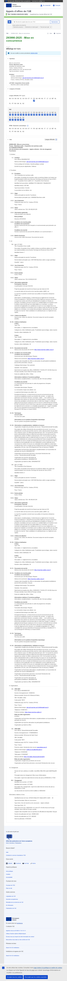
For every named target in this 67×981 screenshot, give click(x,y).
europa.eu (20, 923)
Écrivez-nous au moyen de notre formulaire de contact (20, 936)
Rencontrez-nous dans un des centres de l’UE (18, 939)
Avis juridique (9, 871)
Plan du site (9, 888)
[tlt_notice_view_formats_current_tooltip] (56, 139)
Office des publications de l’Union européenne (19, 841)
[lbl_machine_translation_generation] (27, 125)
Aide (7, 852)
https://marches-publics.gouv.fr (36, 358)
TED (7, 33)
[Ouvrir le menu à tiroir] (8, 48)
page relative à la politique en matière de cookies (48, 967)
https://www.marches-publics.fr (33, 712)
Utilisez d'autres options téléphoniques (16, 933)
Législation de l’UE (11, 896)
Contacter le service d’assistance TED (16, 855)
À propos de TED (10, 885)
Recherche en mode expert (31, 27)
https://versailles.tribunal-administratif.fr (34, 756)
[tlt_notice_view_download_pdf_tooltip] (10, 115)
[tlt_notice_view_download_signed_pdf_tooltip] (34, 101)
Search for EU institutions (12, 947)
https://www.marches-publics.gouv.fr (44, 349)
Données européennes (12, 899)
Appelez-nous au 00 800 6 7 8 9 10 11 (16, 930)
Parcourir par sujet (44, 27)
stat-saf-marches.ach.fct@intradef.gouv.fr (33, 77)
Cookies (8, 874)
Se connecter (46, 5)
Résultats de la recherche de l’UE (14, 902)
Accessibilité (9, 877)
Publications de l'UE (11, 908)
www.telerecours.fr (42, 747)
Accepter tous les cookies (14, 977)
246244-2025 (34, 53)
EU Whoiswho (9, 905)
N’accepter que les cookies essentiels (36, 977)
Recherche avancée (18, 27)
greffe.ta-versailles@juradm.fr (34, 749)
